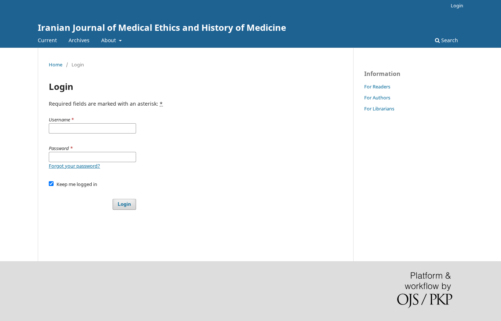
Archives (79, 40)
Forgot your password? (74, 166)
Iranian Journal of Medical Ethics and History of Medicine (162, 27)
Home (55, 64)
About (109, 40)
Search (449, 40)
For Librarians (379, 108)
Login (457, 5)
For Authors (377, 97)
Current (47, 40)
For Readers (377, 86)
